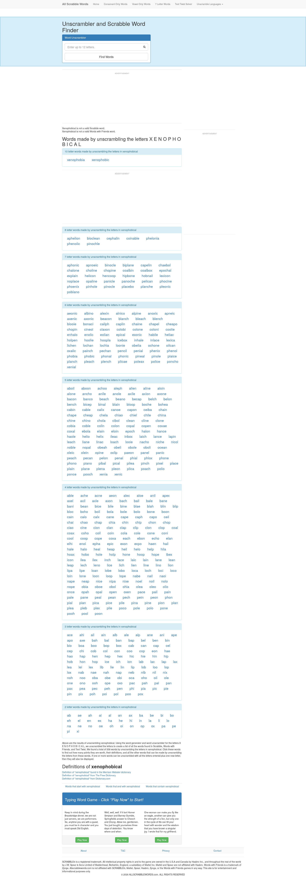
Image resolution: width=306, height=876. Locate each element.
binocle (110, 265)
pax (70, 688)
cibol (116, 420)
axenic (72, 318)
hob (70, 661)
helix (100, 436)
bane (163, 500)
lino (158, 565)
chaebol (165, 265)
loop (109, 575)
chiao (119, 415)
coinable (132, 238)
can (143, 645)
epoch (130, 431)
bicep (87, 404)
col (105, 650)
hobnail (147, 275)
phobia (72, 356)
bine (123, 506)
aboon (86, 388)
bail (136, 500)
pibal (102, 463)
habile (153, 334)
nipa (112, 581)
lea (69, 667)
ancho (87, 393)
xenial (71, 366)
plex (97, 607)
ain (103, 634)
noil (151, 581)
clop (161, 527)
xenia (103, 474)
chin (125, 522)
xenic (118, 474)
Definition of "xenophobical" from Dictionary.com (86, 778)
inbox (128, 436)
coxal (71, 431)
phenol (172, 350)
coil (98, 532)
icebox (122, 340)
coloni (154, 329)
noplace (73, 281)
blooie (71, 323)
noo (82, 677)
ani (162, 634)
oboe (98, 586)
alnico (120, 313)
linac (99, 441)
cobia (71, 425)
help (150, 549)
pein (140, 597)
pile (121, 602)
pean (112, 597)
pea (82, 688)
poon (98, 613)
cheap (88, 415)
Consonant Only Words (115, 4)
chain (163, 409)
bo (172, 715)
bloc (70, 511)
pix (81, 693)
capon (132, 409)
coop (84, 538)
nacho (144, 441)
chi (82, 650)
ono (82, 682)
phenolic (73, 243)
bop (106, 645)
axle (95, 500)
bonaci (88, 323)
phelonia (152, 238)
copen (146, 425)
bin (167, 640)
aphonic (73, 265)
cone (151, 532)
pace (141, 591)
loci (160, 570)
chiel (133, 415)
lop (166, 667)
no (90, 725)
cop (142, 650)
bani (70, 506)
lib (101, 667)
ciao (70, 527)
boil (97, 511)
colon (115, 425)
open (113, 591)
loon (96, 575)
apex (166, 495)
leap (70, 565)
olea (139, 586)
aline (147, 388)
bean (84, 506)
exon (123, 543)
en (89, 720)
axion (146, 393)
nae (93, 672)
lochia (104, 345)
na (69, 725)
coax (70, 532)
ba (141, 715)
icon (70, 559)
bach (123, 500)
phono (72, 463)
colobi (121, 329)
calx (96, 516)
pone (164, 607)
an (120, 715)
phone (164, 457)
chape (71, 415)
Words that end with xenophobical (123, 786)
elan (169, 538)
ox (153, 725)
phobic (89, 356)
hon (82, 661)
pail (154, 591)
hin (154, 656)
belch (152, 398)
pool (85, 613)
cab (131, 645)
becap (137, 398)
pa (163, 725)
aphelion (73, 238)
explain (72, 275)
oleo (152, 586)
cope (98, 538)
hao (70, 656)
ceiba (148, 409)
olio (165, 586)
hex (120, 656)
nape (71, 581)
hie (143, 656)
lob (143, 667)
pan (169, 682)
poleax (139, 361)
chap (98, 522)
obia (85, 586)
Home (96, 4)
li (159, 720)
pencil (122, 350)
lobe (108, 570)
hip (166, 656)
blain (116, 404)
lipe (82, 570)
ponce (71, 474)
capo (153, 516)
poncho (172, 361)
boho (84, 511)
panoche (128, 281)
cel (168, 645)
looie (129, 441)
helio (86, 436)
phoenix (73, 286)
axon (109, 500)
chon (152, 522)
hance (161, 431)
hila (163, 549)
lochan (88, 345)
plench (106, 361)
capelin (146, 265)
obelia (136, 345)
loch (148, 570)
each (126, 538)
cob (93, 650)
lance (157, 436)
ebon (141, 538)
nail (150, 575)
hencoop (109, 275)
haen (152, 543)
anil (153, 495)
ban (119, 640)
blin (163, 506)
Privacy (166, 850)
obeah (102, 447)
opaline (91, 281)
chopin (72, 329)
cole (137, 532)
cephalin (113, 238)
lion (170, 565)
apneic (170, 313)
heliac (169, 334)
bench (71, 404)
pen (120, 688)
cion (96, 527)
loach (114, 441)
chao (84, 522)
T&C (123, 850)
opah (85, 591)
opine (99, 452)
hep (107, 656)
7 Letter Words (162, 4)
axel (70, 500)
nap (119, 672)
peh (107, 688)
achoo (102, 388)
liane (86, 441)
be (152, 715)
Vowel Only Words (141, 4)
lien (134, 565)
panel (145, 452)
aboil (70, 388)
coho (85, 532)
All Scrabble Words (75, 4)
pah (145, 682)
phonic (123, 356)
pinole (156, 356)
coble (86, 425)
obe (107, 677)
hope (155, 554)
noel (139, 581)
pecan (88, 457)
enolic (88, 334)
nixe (126, 581)
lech (83, 565)
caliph (104, 323)
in (140, 720)
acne (98, 495)
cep (70, 650)
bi (162, 715)
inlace (154, 340)
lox (69, 672)
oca (131, 677)
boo (94, 645)
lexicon (165, 275)
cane (110, 516)
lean (172, 559)
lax (175, 661)
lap (164, 661)
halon (146, 431)
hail (165, 543)
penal (119, 457)
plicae (122, 361)
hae (167, 650)
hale (70, 549)
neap (85, 581)
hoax (71, 554)
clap (123, 527)
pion (161, 602)
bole (123, 511)
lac (152, 661)
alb (115, 634)
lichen (71, 345)
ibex (169, 554)
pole (136, 607)
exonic (137, 334)
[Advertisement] (120, 99)
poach (145, 468)
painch (88, 350)
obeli (117, 447)
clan (110, 527)
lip (133, 667)
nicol (174, 441)
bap (131, 640)
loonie (120, 345)
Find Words (106, 57)
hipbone (129, 275)
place (174, 463)
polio (161, 468)
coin (111, 532)
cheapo (171, 323)
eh (69, 720)
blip (175, 506)
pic (155, 688)
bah (95, 640)
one (70, 682)
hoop (141, 554)
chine (71, 420)
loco (173, 570)
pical (116, 463)
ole (166, 677)
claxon (105, 329)
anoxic (153, 313)
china (162, 415)
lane (158, 559)
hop (95, 661)
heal (97, 549)
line (146, 565)
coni (165, 532)
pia (143, 688)
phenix (155, 350)
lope (122, 575)
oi (121, 725)
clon (148, 527)
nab (81, 672)
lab (141, 661)
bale (149, 500)
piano (88, 463)
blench (158, 318)
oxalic (71, 350)
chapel (154, 323)
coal (175, 527)
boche (146, 404)
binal (102, 404)
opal (99, 591)
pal (156, 682)
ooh (95, 682)
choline (91, 270)
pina (134, 602)
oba (95, 677)
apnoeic (92, 265)
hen (95, 656)
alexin (104, 313)
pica (96, 602)
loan (94, 570)
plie (109, 607)
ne (80, 725)
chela (103, 415)
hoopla (105, 340)
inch (107, 559)
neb (131, 672)
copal (130, 425)
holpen (72, 340)
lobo (121, 570)
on (132, 725)
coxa (112, 538)
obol (112, 586)
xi (78, 731)
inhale (138, 340)
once (71, 591)
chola (101, 420)
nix (165, 672)
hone (126, 554)
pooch (88, 474)
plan (174, 602)
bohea (163, 404)
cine (83, 527)
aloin (161, 388)
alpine (136, 313)
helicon (90, 275)
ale (126, 634)
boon (165, 511)
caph (139, 516)
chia (112, 522)
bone (151, 511)
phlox (148, 457)
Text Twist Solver (183, 4)
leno (97, 565)
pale (70, 597)
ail (92, 634)
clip (135, 527)
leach (71, 441)
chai (70, 522)
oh (111, 725)
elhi (70, 543)
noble (71, 447)
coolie (170, 329)
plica (130, 468)
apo (70, 640)
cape (124, 516)
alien (132, 388)
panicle (109, 281)
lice (109, 565)
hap (82, 656)
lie (112, 667)
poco (123, 607)
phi (132, 688)
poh (92, 693)
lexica (170, 340)
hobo (85, 554)
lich (121, 565)
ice (107, 661)
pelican (147, 281)
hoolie (89, 340)
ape (174, 634)
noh (70, 677)
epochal (165, 270)
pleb (83, 607)
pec (95, 688)
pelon (103, 457)
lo (168, 720)
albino (88, 313)
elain (100, 431)
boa (81, 645)
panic (160, 452)
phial (133, 457)
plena (100, 468)
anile (102, 393)
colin (100, 425)
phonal (106, 356)
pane (84, 597)
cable (86, 409)
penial (138, 350)
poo (128, 693)
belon (168, 398)
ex (99, 720)
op (142, 725)
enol (82, 543)
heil (124, 549)
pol (116, 693)
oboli (147, 447)
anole (117, 393)
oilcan (170, 345)
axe (82, 640)
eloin (115, 431)
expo (138, 543)
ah (90, 715)
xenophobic (100, 159)
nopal (86, 447)
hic (132, 656)
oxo (120, 682)
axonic (89, 318)
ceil (166, 516)
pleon (116, 468)
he (121, 720)
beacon (106, 318)
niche (160, 441)
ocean (162, 447)
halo (83, 549)
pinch (145, 463)
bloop (131, 404)
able (70, 495)
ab (69, 715)
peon (154, 597)
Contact (217, 850)
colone (138, 329)
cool (70, 538)
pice (109, 602)
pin (69, 693)
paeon (129, 452)
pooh (71, 613)
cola (124, 532)
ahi (82, 634)
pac (132, 682)
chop (166, 522)
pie (166, 688)
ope (107, 682)
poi (104, 693)
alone (71, 393)
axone (161, 393)
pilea (130, 463)
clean (130, 420)
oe (101, 725)
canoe (115, 409)
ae (80, 715)
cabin (71, 409)
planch (72, 361)
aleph (118, 388)
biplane (128, 265)
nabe (136, 575)
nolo (164, 581)
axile (131, 393)
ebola (86, 431)
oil (155, 677)
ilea (83, 559)
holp (112, 554)
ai (100, 715)
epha (96, 543)
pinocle (109, 286)
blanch (124, 318)
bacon (71, 398)
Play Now (82, 840)
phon (169, 597)
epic (110, 543)
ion (129, 661)
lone (82, 575)
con (117, 650)
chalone (73, 270)
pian (82, 602)
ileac (114, 436)
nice (99, 581)
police (155, 361)
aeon (113, 495)
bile (110, 506)
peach (71, 457)
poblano (73, 291)
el (79, 720)
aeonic (72, 313)
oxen (127, 591)
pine (148, 602)
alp (138, 634)
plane (85, 468)
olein (84, 452)
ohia (126, 586)
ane (150, 634)
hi (131, 720)
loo (155, 667)
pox (140, 693)
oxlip (113, 452)
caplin (120, 323)
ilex (95, 559)
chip (138, 522)
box (119, 645)
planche (147, 286)
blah (150, 506)
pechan (105, 350)
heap (111, 549)
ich (118, 661)
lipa (70, 570)
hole (99, 554)
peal (98, 597)
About (84, 850)
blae (137, 506)
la (150, 720)
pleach (89, 361)
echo (155, 538)
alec (127, 495)
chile (147, 415)
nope (71, 586)
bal (106, 640)
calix (100, 409)
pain (167, 591)
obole (132, 447)
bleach (141, 318)
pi (68, 731)
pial (70, 602)
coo (129, 650)
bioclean (93, 238)
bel (143, 640)
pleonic (165, 286)
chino (86, 420)
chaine (137, 323)
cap (156, 645)
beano (120, 398)
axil (82, 500)
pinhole (91, 286)
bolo (137, 511)
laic (133, 559)
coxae (162, 425)
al (110, 715)
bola (110, 511)
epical (120, 334)
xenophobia (76, 159)
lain (145, 559)
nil (154, 672)
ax (130, 715)
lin (122, 667)
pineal (140, 356)
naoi (163, 575)
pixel (159, 463)
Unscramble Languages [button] (209, 4)
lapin (172, 436)
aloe (140, 495)
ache (84, 495)
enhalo (72, 334)
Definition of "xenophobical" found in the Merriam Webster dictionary (96, 772)
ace (70, 634)
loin (70, 575)
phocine (166, 281)
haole (71, 436)
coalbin (128, 270)
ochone (153, 345)
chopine (110, 270)
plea (70, 607)
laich (143, 436)
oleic (70, 452)
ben (155, 640)
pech (126, 597)
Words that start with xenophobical (82, 786)
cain (70, 516)
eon (154, 650)
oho (144, 677)
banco (88, 398)
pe (174, 725)
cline (145, 420)
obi (119, 677)
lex (91, 667)
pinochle (93, 243)
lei (80, 667)
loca (135, 570)
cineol (88, 329)
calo (83, 516)
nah (106, 672)
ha (110, 720)
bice (98, 506)
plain (70, 468)
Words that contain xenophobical (162, 786)
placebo (128, 286)
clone (160, 420)
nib (143, 672)
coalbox (146, 270)
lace (121, 559)
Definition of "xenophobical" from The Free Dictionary (89, 775)
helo (137, 549)
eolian (104, 334)
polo (150, 607)
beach (104, 398)
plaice (172, 356)
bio (69, 645)
